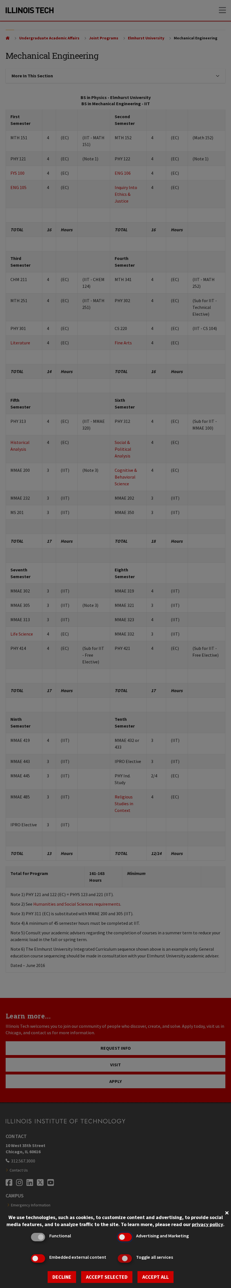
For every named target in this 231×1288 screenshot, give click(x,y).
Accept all (155, 1277)
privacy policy (207, 1224)
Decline (61, 1277)
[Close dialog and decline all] (227, 1212)
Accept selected (107, 1277)
